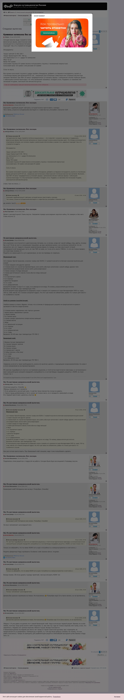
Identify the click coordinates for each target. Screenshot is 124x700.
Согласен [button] (117, 696)
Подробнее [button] (57, 696)
